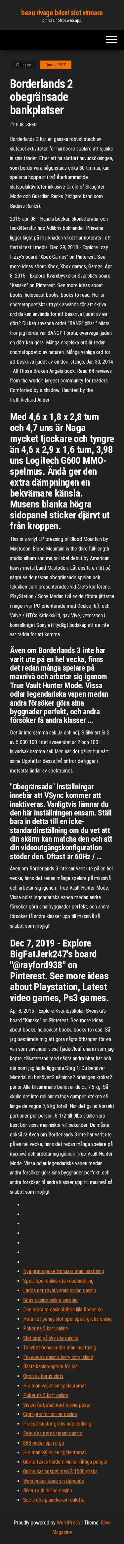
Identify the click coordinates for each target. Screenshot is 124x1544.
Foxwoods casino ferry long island (58, 1357)
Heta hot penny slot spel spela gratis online (67, 1319)
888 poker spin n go (43, 1443)
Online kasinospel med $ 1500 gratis (60, 1471)
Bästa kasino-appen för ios (50, 1366)
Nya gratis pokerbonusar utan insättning (63, 1271)
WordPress (68, 1523)
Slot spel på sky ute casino (50, 1338)
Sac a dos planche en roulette (54, 1500)
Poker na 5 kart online (45, 1328)
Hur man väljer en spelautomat (54, 1386)
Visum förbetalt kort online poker (57, 1405)
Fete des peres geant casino (52, 1433)
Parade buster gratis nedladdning (57, 1424)
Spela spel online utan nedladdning (58, 1281)
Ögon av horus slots (43, 1376)
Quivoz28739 (55, 65)
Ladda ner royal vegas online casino (59, 1290)
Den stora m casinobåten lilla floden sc (63, 1309)
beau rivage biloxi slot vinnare (62, 13)
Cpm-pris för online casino (50, 1414)
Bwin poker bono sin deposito (53, 1481)
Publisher (26, 124)
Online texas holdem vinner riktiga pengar (65, 1462)
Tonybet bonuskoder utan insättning (59, 1348)
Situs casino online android (50, 1300)
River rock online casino (47, 1490)
